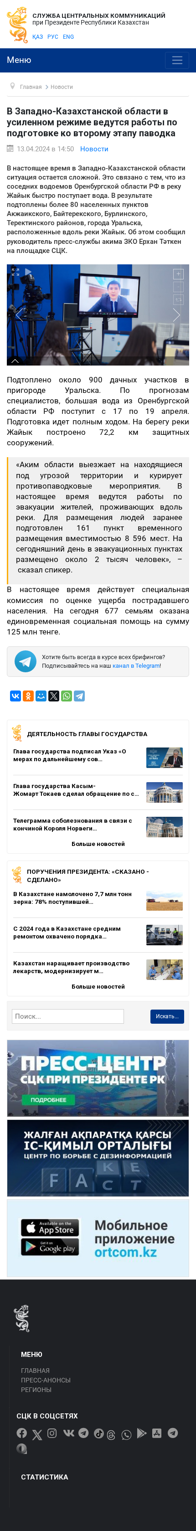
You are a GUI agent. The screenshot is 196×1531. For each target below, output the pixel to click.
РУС (52, 37)
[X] (53, 696)
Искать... (167, 1016)
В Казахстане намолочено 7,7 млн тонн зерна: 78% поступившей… (72, 898)
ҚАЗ (37, 37)
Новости (94, 149)
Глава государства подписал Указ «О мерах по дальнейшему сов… (69, 755)
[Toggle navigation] (177, 60)
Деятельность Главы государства (87, 733)
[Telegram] (79, 696)
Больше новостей (98, 843)
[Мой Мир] (41, 696)
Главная (35, 1370)
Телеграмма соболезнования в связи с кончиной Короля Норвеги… (72, 824)
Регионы (36, 1389)
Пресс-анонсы (46, 1380)
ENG (68, 37)
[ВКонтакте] (15, 696)
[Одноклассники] (28, 696)
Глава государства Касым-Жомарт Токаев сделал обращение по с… (76, 790)
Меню (19, 60)
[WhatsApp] (66, 696)
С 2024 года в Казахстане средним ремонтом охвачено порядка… (67, 932)
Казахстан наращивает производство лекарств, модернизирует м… (71, 967)
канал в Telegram (136, 665)
